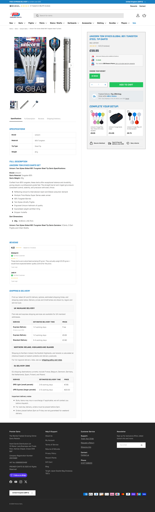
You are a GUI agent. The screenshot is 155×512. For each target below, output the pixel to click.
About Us (48, 436)
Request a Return (87, 443)
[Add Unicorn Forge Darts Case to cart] (116, 117)
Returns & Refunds (52, 449)
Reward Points (51, 458)
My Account (49, 440)
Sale (134, 23)
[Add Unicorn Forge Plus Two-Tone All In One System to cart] (98, 117)
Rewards (133, 6)
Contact (142, 6)
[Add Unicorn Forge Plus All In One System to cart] (134, 117)
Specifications (16, 119)
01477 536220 (86, 463)
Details (127, 98)
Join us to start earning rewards (125, 63)
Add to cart (126, 84)
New (11, 23)
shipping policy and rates (52, 360)
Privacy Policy (50, 453)
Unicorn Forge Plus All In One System (134, 128)
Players (124, 23)
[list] (43, 65)
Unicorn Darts (24, 29)
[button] (144, 15)
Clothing (100, 23)
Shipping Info (86, 447)
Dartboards (72, 23)
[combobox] (79, 15)
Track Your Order (87, 439)
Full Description (29, 119)
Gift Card (48, 462)
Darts (20, 23)
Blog (47, 467)
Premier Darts (18, 504)
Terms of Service (51, 445)
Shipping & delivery (53, 119)
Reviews (41, 119)
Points (41, 23)
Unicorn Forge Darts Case (115, 128)
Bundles (112, 23)
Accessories (87, 23)
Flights (31, 23)
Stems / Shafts (56, 23)
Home (11, 29)
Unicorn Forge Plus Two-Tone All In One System (97, 129)
